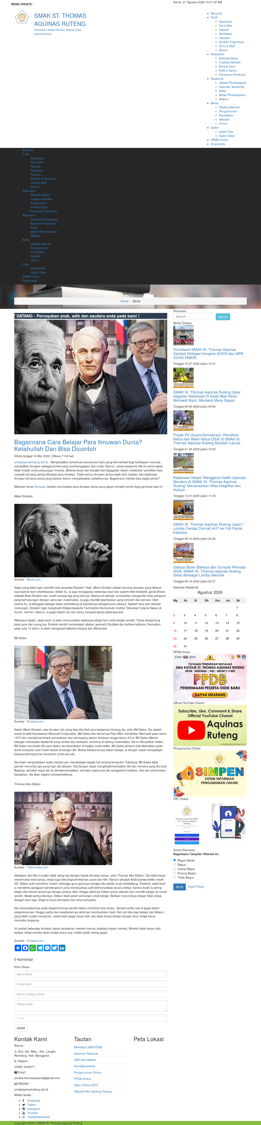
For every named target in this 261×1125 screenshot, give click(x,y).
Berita (214, 103)
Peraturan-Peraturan (232, 74)
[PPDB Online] (210, 677)
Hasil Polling (196, 886)
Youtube (32, 1113)
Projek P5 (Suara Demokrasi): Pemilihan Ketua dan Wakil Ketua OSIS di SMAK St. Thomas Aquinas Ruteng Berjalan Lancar (207, 439)
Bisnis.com (34, 579)
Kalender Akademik (231, 87)
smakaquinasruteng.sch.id (31, 462)
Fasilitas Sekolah (230, 62)
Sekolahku (217, 54)
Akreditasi (225, 34)
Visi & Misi (225, 25)
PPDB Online (82, 1079)
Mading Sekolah (229, 107)
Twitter (31, 1105)
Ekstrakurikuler (228, 58)
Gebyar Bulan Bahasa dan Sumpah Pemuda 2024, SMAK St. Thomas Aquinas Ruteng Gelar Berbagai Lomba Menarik (209, 571)
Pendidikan (226, 115)
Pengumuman (228, 111)
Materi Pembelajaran (232, 95)
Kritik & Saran (228, 70)
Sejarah (224, 30)
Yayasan (224, 38)
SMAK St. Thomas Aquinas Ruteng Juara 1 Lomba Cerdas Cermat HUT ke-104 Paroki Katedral (208, 528)
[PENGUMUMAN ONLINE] (210, 773)
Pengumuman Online (87, 1072)
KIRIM (21, 1028)
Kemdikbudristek (84, 1066)
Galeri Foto (226, 132)
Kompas (40, 486)
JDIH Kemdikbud (85, 1060)
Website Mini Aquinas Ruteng (93, 1091)
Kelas (222, 91)
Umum (223, 123)
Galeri (215, 127)
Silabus (223, 99)
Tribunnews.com (37, 867)
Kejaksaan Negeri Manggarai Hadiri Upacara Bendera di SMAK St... (87, 4)
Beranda (216, 13)
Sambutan (225, 21)
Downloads (218, 144)
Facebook (33, 1100)
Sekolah (224, 119)
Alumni (223, 50)
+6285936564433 (38, 1117)
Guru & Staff (227, 46)
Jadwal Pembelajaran (233, 83)
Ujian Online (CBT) (86, 1085)
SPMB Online (219, 140)
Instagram (33, 1109)
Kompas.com (35, 721)
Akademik (217, 78)
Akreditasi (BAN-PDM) (88, 1047)
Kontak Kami (227, 66)
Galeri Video (227, 136)
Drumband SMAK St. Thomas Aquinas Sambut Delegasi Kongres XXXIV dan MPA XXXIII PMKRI (208, 353)
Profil (214, 17)
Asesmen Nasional (86, 1053)
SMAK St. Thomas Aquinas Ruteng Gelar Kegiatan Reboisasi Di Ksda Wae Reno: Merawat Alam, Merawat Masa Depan (207, 396)
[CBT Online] (210, 824)
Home (124, 301)
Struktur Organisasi (231, 42)
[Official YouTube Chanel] (210, 725)
